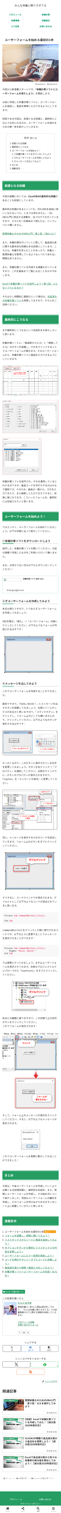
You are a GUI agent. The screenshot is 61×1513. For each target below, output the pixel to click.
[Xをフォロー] (19, 1332)
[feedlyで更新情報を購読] (24, 1332)
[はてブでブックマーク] (50, 1040)
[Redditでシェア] (37, 1040)
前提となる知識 (19, 143)
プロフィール (16, 1499)
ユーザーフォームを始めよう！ (26, 150)
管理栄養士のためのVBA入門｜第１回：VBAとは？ (29, 233)
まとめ (15, 164)
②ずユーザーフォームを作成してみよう (32, 157)
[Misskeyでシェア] (50, 1032)
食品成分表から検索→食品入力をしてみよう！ (29, 1267)
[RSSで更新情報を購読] (28, 1332)
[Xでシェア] (10, 1032)
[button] (49, 1348)
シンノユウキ (25, 1303)
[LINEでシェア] (10, 1048)
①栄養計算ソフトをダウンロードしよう (32, 153)
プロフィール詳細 (26, 1322)
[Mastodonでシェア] (23, 1032)
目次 (26, 137)
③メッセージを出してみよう (27, 161)
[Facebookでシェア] (10, 1040)
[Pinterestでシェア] (23, 1048)
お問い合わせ (45, 1499)
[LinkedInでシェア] (37, 1048)
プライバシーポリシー (30, 1503)
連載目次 (16, 168)
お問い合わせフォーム (28, 1324)
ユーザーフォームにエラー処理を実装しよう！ (29, 1255)
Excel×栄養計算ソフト (15, 1291)
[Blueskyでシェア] (37, 1032)
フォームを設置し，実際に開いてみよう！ (27, 1235)
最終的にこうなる (20, 146)
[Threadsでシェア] (23, 1040)
